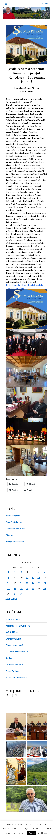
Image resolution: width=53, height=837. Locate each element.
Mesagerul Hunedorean (17, 651)
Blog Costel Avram (14, 522)
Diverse (9, 535)
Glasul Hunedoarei (14, 645)
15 (8, 583)
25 (27, 588)
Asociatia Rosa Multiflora (18, 625)
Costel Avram (26, 91)
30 (15, 594)
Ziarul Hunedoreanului (16, 677)
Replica (9, 658)
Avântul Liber (12, 632)
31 (21, 594)
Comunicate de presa (15, 528)
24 (21, 588)
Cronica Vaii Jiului (14, 638)
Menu (45, 3)
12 (33, 577)
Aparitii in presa (13, 515)
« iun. (8, 598)
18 (27, 583)
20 (38, 583)
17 (21, 583)
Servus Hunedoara (14, 664)
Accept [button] (32, 833)
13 (38, 577)
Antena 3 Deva (13, 619)
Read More (42, 833)
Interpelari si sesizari (15, 541)
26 (33, 588)
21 (44, 583)
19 (33, 583)
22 (8, 588)
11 (27, 577)
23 (15, 588)
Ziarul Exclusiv (12, 671)
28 (44, 588)
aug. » (14, 598)
